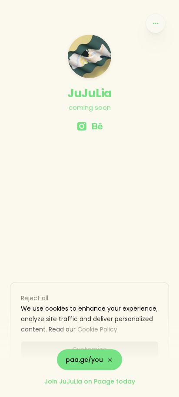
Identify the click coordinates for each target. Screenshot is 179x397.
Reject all (34, 298)
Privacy (14, 388)
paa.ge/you (84, 359)
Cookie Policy (97, 329)
